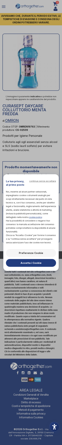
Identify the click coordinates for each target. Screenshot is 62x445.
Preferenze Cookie (31, 253)
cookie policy (35, 217)
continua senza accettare (42, 181)
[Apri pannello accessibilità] (54, 427)
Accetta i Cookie (31, 262)
